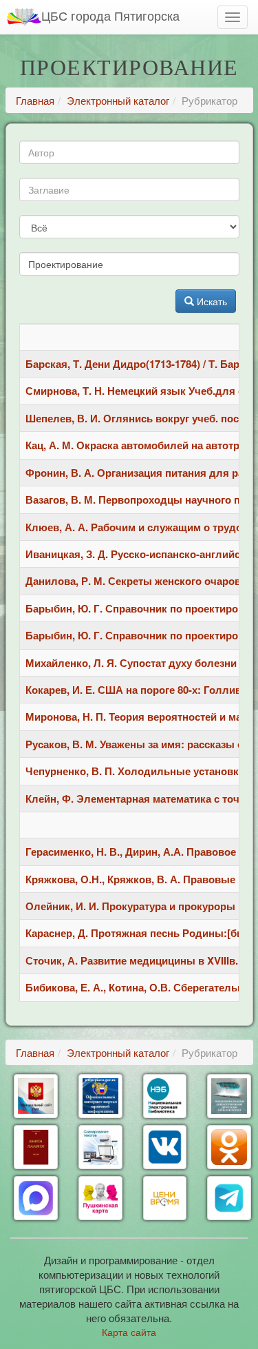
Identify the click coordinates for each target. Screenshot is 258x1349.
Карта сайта (129, 1332)
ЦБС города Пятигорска (110, 15)
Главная (35, 100)
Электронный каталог (118, 100)
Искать (210, 301)
